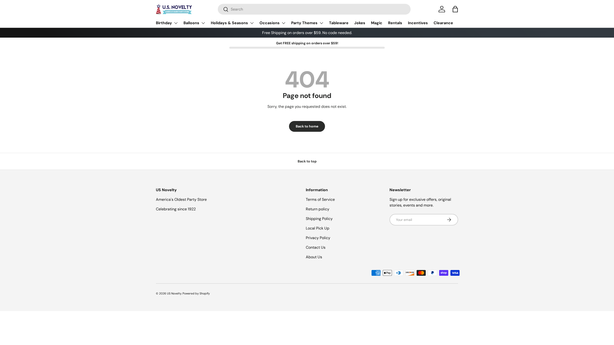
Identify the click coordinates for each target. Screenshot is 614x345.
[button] (455, 9)
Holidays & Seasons (229, 22)
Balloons (191, 22)
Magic (376, 22)
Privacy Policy (318, 237)
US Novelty (174, 293)
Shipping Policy (319, 218)
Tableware (338, 22)
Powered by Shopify (196, 293)
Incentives (418, 22)
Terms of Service (320, 199)
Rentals (395, 22)
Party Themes (304, 22)
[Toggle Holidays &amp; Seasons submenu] (252, 23)
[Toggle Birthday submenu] (176, 23)
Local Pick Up (317, 228)
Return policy (317, 209)
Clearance (443, 22)
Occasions (270, 22)
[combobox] (314, 9)
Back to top (307, 161)
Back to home (307, 126)
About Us (314, 256)
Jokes (359, 22)
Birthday (164, 22)
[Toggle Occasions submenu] (283, 23)
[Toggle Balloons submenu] (203, 23)
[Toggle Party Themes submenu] (321, 23)
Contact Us (315, 247)
